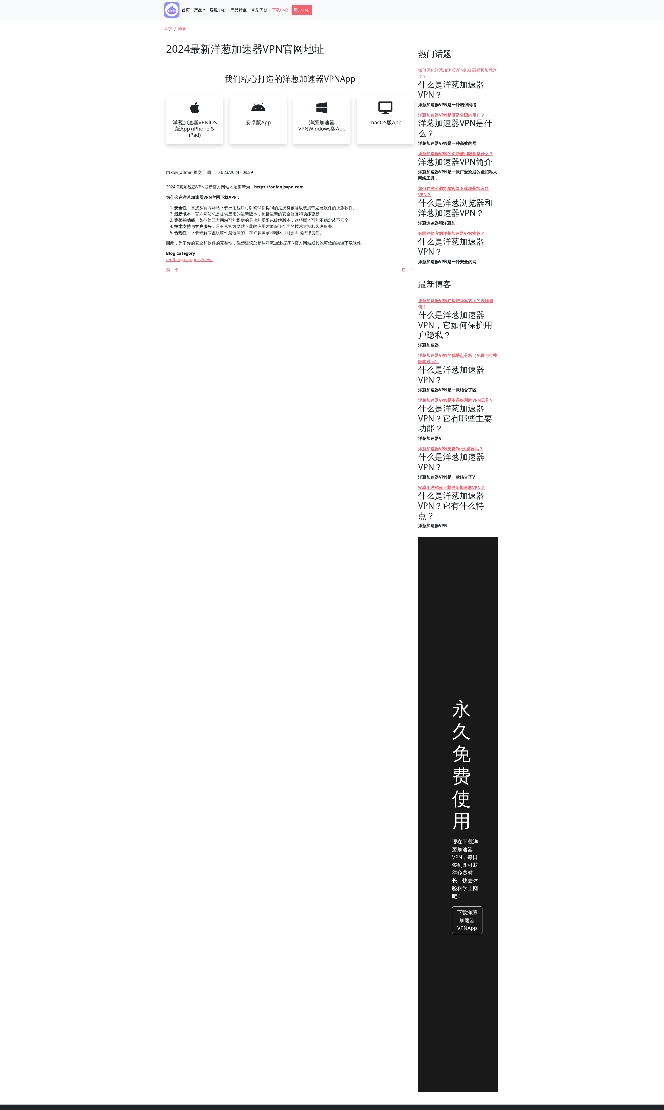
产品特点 (238, 10)
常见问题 (259, 10)
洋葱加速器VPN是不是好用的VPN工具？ (455, 400)
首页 (186, 10)
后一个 (408, 270)
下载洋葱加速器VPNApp (467, 920)
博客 (182, 29)
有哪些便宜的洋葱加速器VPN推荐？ (451, 233)
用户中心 (302, 10)
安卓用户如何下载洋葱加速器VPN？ (451, 487)
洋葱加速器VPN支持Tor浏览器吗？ (450, 449)
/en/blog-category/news (189, 259)
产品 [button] (198, 10)
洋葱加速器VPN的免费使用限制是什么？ (455, 153)
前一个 (172, 270)
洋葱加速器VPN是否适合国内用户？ (451, 115)
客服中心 (218, 10)
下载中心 (280, 10)
